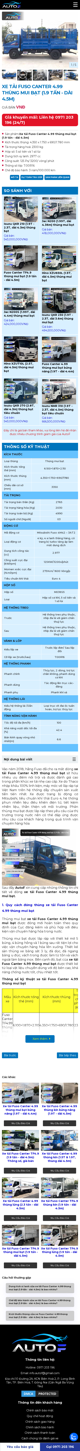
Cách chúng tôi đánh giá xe (40, 1438)
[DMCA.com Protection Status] (40, 1396)
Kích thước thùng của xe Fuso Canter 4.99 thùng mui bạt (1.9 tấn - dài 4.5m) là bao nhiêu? (38, 1316)
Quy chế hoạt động (40, 1416)
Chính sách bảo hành (40, 1427)
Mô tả (14, 177)
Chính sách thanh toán (40, 1432)
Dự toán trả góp (31, 177)
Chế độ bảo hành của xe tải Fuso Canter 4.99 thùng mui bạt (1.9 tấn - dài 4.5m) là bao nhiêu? (39, 1302)
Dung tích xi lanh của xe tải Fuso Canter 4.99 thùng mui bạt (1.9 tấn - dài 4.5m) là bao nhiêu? (40, 1288)
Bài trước (10, 1055)
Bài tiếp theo (67, 1055)
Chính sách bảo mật (39, 1410)
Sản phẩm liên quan (57, 177)
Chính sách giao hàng (40, 1421)
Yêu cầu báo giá (20, 1123)
